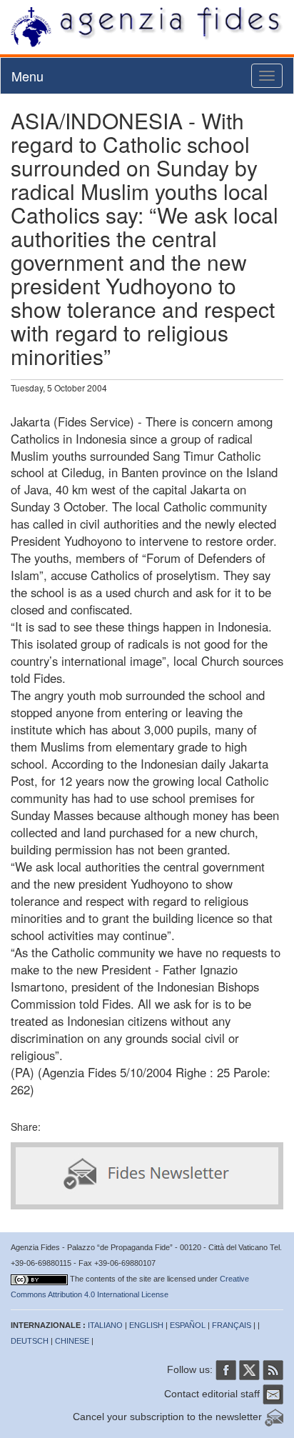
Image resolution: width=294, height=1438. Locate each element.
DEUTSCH (30, 1341)
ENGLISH (146, 1325)
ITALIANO (105, 1325)
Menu (27, 75)
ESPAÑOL (188, 1325)
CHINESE (72, 1341)
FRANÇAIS (231, 1325)
